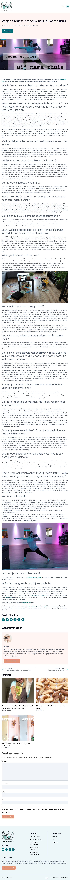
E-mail (4, 792)
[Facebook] (3, 849)
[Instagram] (6, 849)
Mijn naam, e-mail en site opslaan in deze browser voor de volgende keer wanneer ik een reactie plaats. (33, 810)
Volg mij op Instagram (12, 661)
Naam (4, 784)
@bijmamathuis (35, 595)
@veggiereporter (47, 595)
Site (3, 799)
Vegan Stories (26, 602)
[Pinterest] (10, 849)
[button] (67, 6)
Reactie (5, 761)
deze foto (9, 597)
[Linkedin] (13, 849)
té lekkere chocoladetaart (33, 577)
